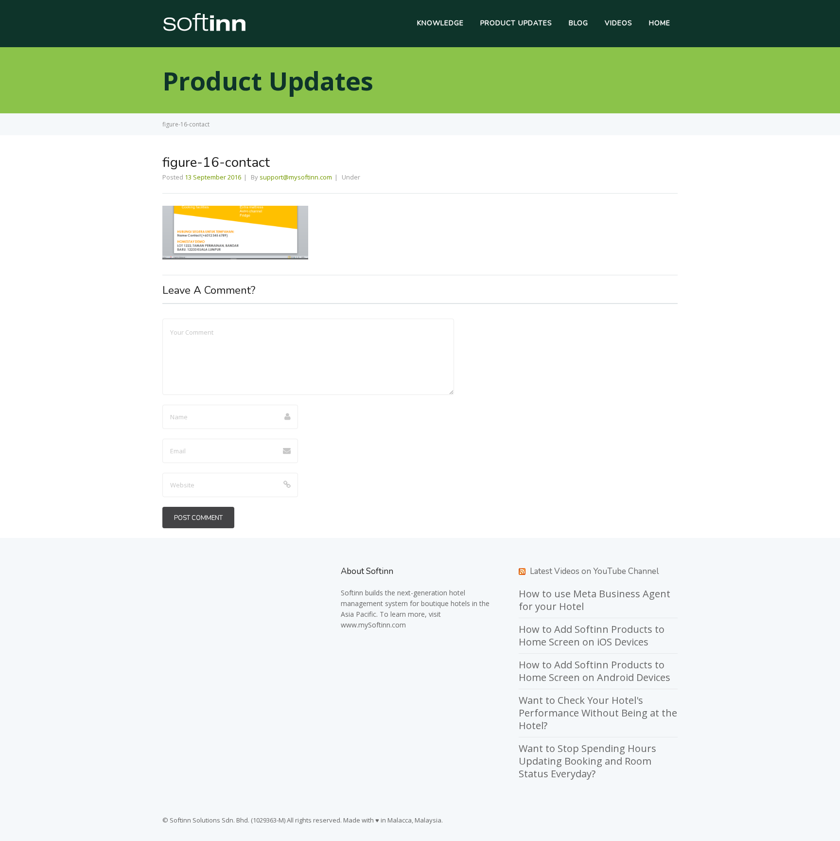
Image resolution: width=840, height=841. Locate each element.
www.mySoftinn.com (373, 624)
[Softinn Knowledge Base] (204, 29)
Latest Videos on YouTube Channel (594, 571)
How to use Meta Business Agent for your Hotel (594, 600)
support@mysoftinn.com (296, 177)
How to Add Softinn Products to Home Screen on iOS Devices (592, 635)
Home (659, 23)
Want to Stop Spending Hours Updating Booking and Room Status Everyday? (587, 761)
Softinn (352, 592)
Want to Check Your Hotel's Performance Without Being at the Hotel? (598, 713)
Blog (578, 23)
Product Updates (516, 23)
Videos (618, 23)
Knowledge (440, 23)
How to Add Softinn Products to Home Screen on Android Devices (594, 671)
